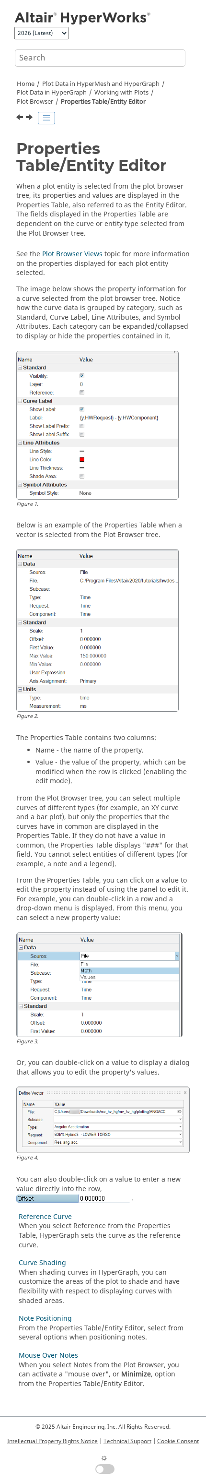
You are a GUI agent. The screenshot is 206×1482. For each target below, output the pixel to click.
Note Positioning (45, 1319)
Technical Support (127, 1441)
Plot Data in (52, 92)
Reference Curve (45, 1217)
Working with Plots (121, 92)
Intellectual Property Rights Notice (52, 1441)
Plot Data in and (101, 84)
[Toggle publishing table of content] (46, 118)
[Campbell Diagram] (20, 118)
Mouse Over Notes (48, 1356)
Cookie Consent (178, 1441)
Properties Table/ (103, 101)
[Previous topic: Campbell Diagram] (20, 118)
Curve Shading (42, 1263)
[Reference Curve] (30, 118)
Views (72, 254)
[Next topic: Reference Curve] (30, 118)
